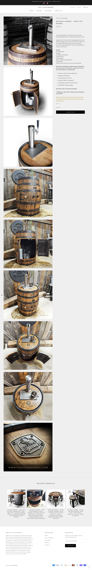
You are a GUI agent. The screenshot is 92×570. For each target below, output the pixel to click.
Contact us (58, 10)
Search (79, 7)
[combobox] (44, 3)
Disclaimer (47, 542)
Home (31, 10)
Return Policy (48, 540)
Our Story (48, 10)
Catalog (39, 10)
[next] (87, 503)
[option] (47, 3)
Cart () (85, 7)
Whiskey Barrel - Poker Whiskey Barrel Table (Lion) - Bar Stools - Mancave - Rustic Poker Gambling (76, 512)
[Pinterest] (64, 103)
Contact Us (47, 545)
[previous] (4, 503)
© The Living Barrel (12, 565)
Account (72, 7)
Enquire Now (70, 112)
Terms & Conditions (49, 538)
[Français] (47, 3)
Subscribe (70, 545)
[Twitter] (62, 103)
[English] (44, 3)
